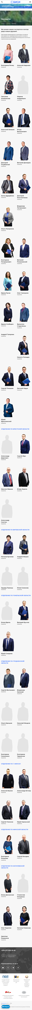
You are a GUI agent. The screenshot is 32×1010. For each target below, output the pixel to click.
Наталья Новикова (24, 928)
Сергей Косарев (23, 856)
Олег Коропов (6, 928)
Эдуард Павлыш (7, 588)
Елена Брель (5, 622)
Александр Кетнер (24, 791)
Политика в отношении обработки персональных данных (13, 1006)
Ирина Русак (5, 293)
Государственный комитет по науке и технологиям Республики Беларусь (5, 982)
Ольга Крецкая (6, 723)
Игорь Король (22, 489)
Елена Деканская (7, 895)
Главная (3, 23)
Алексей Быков (7, 791)
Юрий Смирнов (6, 653)
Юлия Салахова (23, 588)
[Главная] (15, 2)
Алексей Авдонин (23, 65)
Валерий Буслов (23, 622)
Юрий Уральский (23, 822)
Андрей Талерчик (7, 334)
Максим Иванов (7, 489)
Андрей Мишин (23, 557)
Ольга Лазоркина (7, 229)
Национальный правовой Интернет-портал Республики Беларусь (8, 997)
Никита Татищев (23, 357)
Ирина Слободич (7, 324)
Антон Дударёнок (7, 196)
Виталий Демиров (24, 163)
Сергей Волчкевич (8, 690)
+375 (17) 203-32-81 (8, 950)
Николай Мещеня (23, 723)
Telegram (6, 1006)
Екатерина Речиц (7, 65)
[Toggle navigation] (30, 2)
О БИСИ (8, 23)
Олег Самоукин (22, 293)
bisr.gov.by (4, 1003)
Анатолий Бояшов (7, 129)
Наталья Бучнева (7, 557)
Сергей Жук (21, 456)
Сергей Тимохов (7, 822)
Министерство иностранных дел (16, 981)
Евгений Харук (22, 388)
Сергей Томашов (7, 388)
